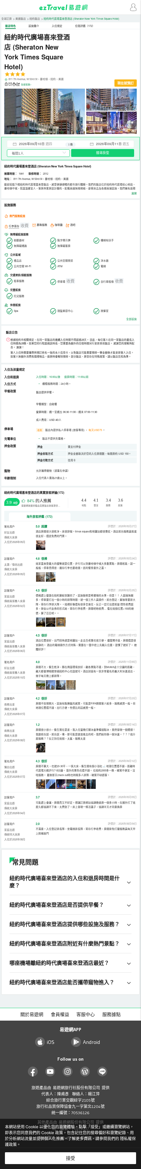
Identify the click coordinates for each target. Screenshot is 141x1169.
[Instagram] (68, 1072)
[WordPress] (85, 1072)
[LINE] (102, 1072)
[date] (38, 144)
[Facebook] (33, 1072)
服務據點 (111, 1014)
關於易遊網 (31, 1014)
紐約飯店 (35, 18)
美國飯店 (20, 18)
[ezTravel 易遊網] (70, 7)
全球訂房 (6, 18)
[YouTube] (50, 1072)
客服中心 (85, 1014)
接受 (70, 1158)
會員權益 (60, 1014)
